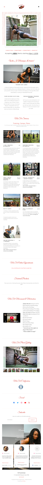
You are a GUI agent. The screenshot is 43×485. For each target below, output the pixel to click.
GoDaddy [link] (23, 481)
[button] (5, 7)
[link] (21, 7)
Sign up (33, 419)
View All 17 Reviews (21, 442)
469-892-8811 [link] (21, 477)
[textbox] (17, 420)
